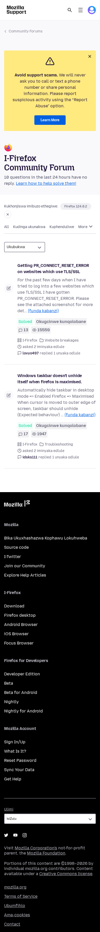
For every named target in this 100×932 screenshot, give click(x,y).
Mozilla (17, 504)
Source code (16, 547)
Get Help (12, 779)
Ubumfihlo (14, 905)
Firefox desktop (20, 615)
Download (14, 606)
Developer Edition (22, 674)
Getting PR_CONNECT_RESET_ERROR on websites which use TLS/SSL (53, 268)
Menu (80, 10)
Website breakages (62, 340)
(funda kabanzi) (43, 310)
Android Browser (21, 624)
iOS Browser (16, 633)
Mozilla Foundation (46, 853)
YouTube (15, 835)
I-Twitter (12, 556)
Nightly (11, 701)
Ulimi (8, 809)
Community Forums (26, 31)
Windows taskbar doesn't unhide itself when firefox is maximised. (49, 378)
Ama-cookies (17, 914)
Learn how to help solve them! (46, 183)
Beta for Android (20, 692)
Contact (12, 924)
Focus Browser (19, 643)
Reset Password (20, 760)
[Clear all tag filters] (7, 214)
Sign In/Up (14, 741)
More (83, 227)
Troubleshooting (59, 444)
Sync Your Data (19, 769)
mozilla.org (15, 887)
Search (70, 10)
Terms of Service (20, 896)
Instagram (25, 835)
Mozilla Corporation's (36, 848)
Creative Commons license (65, 873)
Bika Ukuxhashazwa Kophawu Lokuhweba (45, 538)
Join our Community (24, 565)
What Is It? (15, 751)
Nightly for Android (23, 711)
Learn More (50, 120)
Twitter (6, 835)
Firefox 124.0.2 (75, 206)
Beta (8, 683)
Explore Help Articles (25, 575)
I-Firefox (30, 340)
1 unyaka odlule (67, 353)
